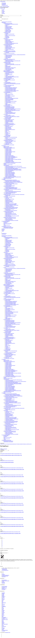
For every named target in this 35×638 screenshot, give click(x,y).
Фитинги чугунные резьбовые (9, 175)
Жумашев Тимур (7, 632)
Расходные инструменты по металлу (10, 91)
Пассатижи (7, 36)
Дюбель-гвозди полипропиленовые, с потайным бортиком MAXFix (15, 54)
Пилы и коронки (7, 100)
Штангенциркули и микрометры (10, 50)
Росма (3, 625)
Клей (6, 81)
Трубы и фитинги (6, 165)
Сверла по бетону (8, 315)
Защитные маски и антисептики (6, 21)
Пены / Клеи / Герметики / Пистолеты (9, 79)
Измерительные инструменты (9, 321)
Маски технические (8, 254)
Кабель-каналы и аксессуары (9, 425)
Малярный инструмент (7, 62)
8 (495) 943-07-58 (4, 569)
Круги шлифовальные (8, 97)
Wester (3, 613)
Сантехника (7, 52)
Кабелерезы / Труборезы (9, 126)
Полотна (6, 132)
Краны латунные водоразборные (10, 156)
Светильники (7, 202)
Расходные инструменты (7, 299)
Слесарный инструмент (7, 118)
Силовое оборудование (8, 74)
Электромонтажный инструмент (10, 113)
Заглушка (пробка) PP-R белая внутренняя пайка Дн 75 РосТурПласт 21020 (12, 519)
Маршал (3, 622)
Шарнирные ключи (8, 244)
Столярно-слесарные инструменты (10, 112)
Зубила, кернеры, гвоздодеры (9, 119)
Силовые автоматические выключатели (11, 210)
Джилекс (3, 618)
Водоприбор (4, 617)
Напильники (7, 130)
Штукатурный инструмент (9, 61)
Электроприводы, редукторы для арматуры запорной (13, 162)
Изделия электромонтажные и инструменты (10, 393)
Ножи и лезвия (7, 280)
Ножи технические (8, 111)
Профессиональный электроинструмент (9, 296)
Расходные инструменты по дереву (10, 89)
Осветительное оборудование (9, 144)
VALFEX (3, 612)
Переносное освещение (8, 201)
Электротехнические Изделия (9, 206)
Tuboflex (3, 610)
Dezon (3, 595)
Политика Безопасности (5, 575)
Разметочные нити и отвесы (9, 68)
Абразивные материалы (8, 92)
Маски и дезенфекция (7, 70)
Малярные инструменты (9, 273)
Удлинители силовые (8, 184)
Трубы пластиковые (8, 216)
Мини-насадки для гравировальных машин (11, 98)
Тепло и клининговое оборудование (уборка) (12, 76)
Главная (3, 9)
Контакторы (7, 189)
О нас (3, 10)
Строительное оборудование (9, 289)
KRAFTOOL (4, 602)
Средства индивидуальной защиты (10, 138)
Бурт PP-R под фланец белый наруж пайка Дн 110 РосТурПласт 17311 (11, 455)
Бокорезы (6, 33)
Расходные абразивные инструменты (10, 88)
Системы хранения (8, 142)
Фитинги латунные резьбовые (9, 173)
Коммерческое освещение (9, 200)
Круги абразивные (8, 331)
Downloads (3, 589)
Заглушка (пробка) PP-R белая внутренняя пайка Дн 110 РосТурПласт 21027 (12, 469)
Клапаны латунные (8, 153)
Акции (3, 230)
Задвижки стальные (8, 149)
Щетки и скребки (8, 31)
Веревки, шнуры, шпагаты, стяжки (10, 354)
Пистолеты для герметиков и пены (10, 67)
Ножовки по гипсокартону (9, 335)
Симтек (3, 628)
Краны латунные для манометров (10, 157)
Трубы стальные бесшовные (9, 170)
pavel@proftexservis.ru (5, 570)
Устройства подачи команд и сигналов (11, 192)
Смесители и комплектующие (8, 164)
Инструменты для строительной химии (11, 137)
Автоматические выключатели (9, 186)
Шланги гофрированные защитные (10, 389)
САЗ (2, 627)
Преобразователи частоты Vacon (8, 227)
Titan (2, 609)
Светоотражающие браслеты (9, 257)
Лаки (4, 224)
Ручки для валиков (8, 69)
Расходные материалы (7, 305)
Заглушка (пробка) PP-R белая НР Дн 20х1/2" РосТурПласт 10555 (10, 533)
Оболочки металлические (9, 219)
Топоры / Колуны (8, 134)
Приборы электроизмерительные (10, 409)
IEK (2, 601)
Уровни (6, 263)
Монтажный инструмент (9, 120)
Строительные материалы (6, 221)
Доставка (3, 11)
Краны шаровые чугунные (9, 160)
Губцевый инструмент (7, 32)
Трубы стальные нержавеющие (10, 172)
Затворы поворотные (8, 152)
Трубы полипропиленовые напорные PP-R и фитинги (13, 169)
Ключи (6, 25)
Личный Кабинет (4, 586)
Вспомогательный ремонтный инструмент (11, 237)
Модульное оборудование (7, 399)
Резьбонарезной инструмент (9, 123)
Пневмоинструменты (8, 241)
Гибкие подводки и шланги (8, 360)
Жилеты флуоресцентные (9, 39)
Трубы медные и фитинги (9, 380)
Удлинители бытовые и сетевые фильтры (11, 183)
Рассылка (3, 582)
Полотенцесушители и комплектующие (9, 376)
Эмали (5, 225)
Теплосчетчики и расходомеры (8, 441)
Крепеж (5, 267)
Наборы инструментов (8, 26)
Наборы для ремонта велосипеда (10, 129)
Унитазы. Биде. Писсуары (7, 178)
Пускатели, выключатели (9, 190)
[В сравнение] (4, 481)
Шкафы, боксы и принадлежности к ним (10, 217)
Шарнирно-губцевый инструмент (10, 124)
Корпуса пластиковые (8, 432)
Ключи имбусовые (8, 127)
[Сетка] (0, 448)
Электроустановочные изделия (9, 185)
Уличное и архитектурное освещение (10, 204)
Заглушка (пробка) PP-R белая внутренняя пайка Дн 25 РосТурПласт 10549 (12, 483)
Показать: (1, 451)
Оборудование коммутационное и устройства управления (12, 402)
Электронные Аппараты (9, 419)
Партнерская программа (5, 580)
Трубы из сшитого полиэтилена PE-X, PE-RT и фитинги (13, 166)
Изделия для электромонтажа (9, 412)
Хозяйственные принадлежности (8, 140)
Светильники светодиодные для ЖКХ (11, 203)
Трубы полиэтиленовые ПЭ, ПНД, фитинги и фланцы (13, 383)
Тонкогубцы (7, 37)
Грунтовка (5, 222)
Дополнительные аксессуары (9, 63)
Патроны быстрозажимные (9, 99)
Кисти (6, 65)
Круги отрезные (7, 96)
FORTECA (3, 596)
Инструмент (4, 22)
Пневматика (7, 73)
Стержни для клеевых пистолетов (10, 102)
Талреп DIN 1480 (7, 57)
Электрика (3, 179)
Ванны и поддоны (6, 146)
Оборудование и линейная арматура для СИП (12, 215)
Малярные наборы (8, 279)
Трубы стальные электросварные (10, 386)
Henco (3, 599)
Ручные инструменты (7, 105)
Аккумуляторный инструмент (9, 72)
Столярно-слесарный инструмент (9, 338)
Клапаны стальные (8, 367)
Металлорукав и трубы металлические (11, 214)
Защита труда (6, 38)
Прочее (5, 84)
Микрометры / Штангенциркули (10, 47)
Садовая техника (7, 328)
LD (2, 603)
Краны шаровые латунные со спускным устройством (13, 159)
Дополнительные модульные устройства (11, 187)
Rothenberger (4, 606)
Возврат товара (4, 588)
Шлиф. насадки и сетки (8, 318)
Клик (1, 553)
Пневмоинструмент (8, 27)
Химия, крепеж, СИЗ (7, 136)
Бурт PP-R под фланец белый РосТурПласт (7, 462)
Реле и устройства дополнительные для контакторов (13, 191)
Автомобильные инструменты (9, 106)
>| (2, 547)
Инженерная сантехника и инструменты (10, 51)
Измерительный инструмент (8, 44)
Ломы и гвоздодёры (8, 341)
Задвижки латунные (8, 148)
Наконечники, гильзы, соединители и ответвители (12, 181)
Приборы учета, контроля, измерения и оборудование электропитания (14, 194)
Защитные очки (7, 253)
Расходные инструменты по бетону (10, 302)
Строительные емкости (8, 283)
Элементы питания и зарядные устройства (11, 207)
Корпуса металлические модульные (10, 431)
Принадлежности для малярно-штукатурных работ (12, 60)
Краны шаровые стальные (9, 373)
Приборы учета (7, 195)
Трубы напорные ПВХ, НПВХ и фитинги (11, 168)
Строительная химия (8, 139)
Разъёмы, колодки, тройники (9, 396)
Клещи (6, 34)
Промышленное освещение (9, 415)
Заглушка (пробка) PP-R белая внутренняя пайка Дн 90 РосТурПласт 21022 (12, 526)
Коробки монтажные (8, 212)
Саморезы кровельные (8, 56)
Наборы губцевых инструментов (10, 35)
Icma (2, 600)
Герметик (6, 80)
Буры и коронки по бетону (9, 94)
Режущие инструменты (8, 141)
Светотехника (6, 196)
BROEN (3, 593)
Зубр (2, 620)
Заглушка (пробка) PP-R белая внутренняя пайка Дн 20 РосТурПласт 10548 (12, 476)
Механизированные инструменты (9, 71)
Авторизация (4, 3)
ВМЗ (2, 616)
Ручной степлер (7, 133)
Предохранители (7, 209)
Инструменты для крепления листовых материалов (12, 322)
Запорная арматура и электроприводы (9, 147)
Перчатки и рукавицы (8, 42)
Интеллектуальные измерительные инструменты (12, 110)
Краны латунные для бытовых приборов (11, 370)
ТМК (3, 629)
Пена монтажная (7, 82)
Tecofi (3, 608)
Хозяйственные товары (8, 143)
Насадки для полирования (9, 312)
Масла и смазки (7, 86)
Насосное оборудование (8, 286)
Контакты (3, 13)
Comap (3, 594)
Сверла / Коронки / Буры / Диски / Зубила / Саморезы (11, 116)
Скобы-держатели (8, 270)
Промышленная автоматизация (6, 226)
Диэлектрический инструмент (9, 247)
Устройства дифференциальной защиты (11, 188)
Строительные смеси (7, 438)
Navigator (3, 604)
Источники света (7, 199)
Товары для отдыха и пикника (9, 115)
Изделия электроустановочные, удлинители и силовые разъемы (13, 182)
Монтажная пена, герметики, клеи (9, 78)
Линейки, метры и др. (8, 260)
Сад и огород (6, 114)
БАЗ (2, 615)
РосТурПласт (4, 626)
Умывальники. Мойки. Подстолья (9, 177)
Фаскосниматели (7, 135)
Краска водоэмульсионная (7, 223)
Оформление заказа (5, 5)
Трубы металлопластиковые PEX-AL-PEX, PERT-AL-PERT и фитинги (15, 167)
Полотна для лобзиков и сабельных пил (11, 87)
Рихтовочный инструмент (9, 28)
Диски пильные (7, 308)
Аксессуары (7, 198)
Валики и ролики (8, 276)
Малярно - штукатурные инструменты (9, 59)
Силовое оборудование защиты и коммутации (10, 208)
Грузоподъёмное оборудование (9, 107)
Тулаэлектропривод (5, 630)
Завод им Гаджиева (5, 619)
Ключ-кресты (7, 24)
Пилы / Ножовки (7, 131)
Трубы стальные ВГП (8, 171)
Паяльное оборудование (8, 325)
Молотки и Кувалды (8, 128)
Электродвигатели (8, 193)
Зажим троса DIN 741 (8, 55)
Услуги (3, 12)
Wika (2, 614)
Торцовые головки (8, 30)
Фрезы (6, 103)
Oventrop (3, 605)
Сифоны (5, 377)
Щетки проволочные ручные (9, 85)
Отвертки (6, 122)
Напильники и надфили (8, 334)
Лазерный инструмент (8, 46)
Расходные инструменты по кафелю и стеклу (12, 90)
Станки (6, 75)
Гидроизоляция (6, 435)
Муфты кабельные (8, 428)
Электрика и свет (6, 357)
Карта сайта (4, 576)
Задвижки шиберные (8, 364)
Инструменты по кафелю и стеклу (10, 109)
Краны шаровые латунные (9, 158)
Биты (6, 93)
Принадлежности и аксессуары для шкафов (11, 220)
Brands (3, 228)
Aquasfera (3, 592)
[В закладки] (3, 481)
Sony (2, 607)
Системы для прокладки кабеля (8, 211)
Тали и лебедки (7, 29)
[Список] (1, 448)
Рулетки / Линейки (8, 48)
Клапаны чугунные (8, 154)
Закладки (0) (4, 4)
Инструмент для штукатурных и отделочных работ (12, 64)
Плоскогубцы (7, 250)
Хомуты (6, 58)
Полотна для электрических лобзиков (10, 101)
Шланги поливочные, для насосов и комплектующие (13, 390)
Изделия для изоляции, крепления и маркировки (12, 180)
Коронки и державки (8, 117)
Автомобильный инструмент (8, 23)
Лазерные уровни (8, 45)
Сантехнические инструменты (9, 266)
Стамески (6, 347)
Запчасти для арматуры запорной (10, 151)
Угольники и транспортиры (9, 49)
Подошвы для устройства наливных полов (11, 43)
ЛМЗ (2, 621)
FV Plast (3, 597)
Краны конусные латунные (9, 155)
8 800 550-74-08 (4, 568)
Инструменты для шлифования (10, 309)
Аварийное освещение (8, 197)
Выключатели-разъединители (9, 422)
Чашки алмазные (7, 104)
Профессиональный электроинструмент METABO (12, 83)
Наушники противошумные (9, 41)
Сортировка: (2, 449)
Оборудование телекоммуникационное (9, 406)
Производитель (4, 233)
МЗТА (3, 623)
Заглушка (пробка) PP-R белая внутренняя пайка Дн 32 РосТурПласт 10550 (12, 490)
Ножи (6, 344)
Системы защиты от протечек (9, 161)
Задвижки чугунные (8, 363)
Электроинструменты (8, 77)
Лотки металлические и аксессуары (10, 213)
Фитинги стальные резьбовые (9, 174)
